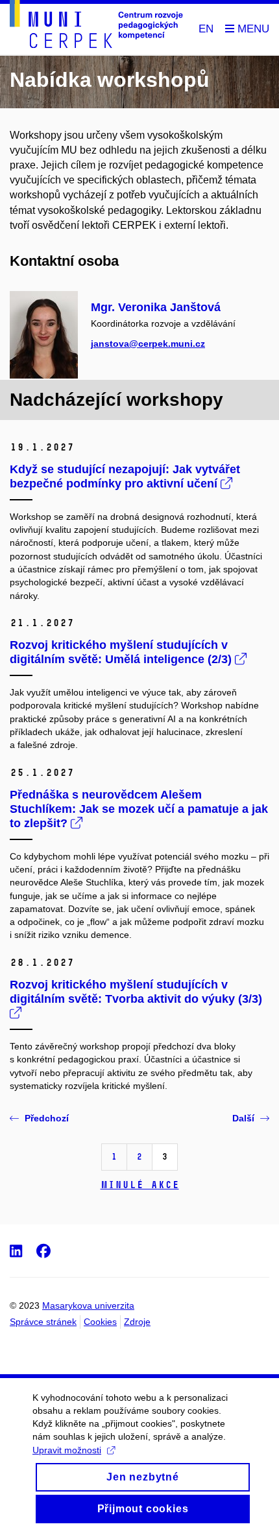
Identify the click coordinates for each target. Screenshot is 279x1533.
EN (206, 29)
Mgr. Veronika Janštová (156, 307)
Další (243, 1118)
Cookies (100, 1322)
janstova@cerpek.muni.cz (148, 343)
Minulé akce (140, 1184)
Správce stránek (43, 1322)
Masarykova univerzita (88, 1305)
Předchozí (47, 1118)
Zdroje (137, 1322)
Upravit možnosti (66, 1450)
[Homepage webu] (96, 26)
